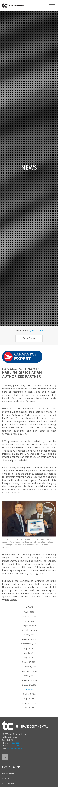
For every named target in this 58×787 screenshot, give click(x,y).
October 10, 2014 (29, 666)
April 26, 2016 (29, 653)
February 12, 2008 (29, 703)
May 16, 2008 (29, 698)
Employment (9, 773)
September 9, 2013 (29, 671)
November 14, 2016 (29, 643)
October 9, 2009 (29, 694)
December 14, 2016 (29, 639)
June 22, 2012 (29, 689)
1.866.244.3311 (15, 746)
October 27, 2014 (29, 662)
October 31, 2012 (29, 685)
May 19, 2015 (29, 657)
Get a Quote (29, 338)
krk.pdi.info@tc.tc (14, 748)
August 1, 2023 (29, 621)
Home (18, 330)
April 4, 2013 (29, 675)
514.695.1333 (14, 743)
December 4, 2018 (29, 630)
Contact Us (8, 778)
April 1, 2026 (29, 612)
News (25, 330)
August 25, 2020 (29, 625)
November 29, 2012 (29, 680)
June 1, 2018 (29, 634)
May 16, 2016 (29, 648)
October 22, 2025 (29, 616)
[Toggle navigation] (52, 6)
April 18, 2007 (29, 707)
